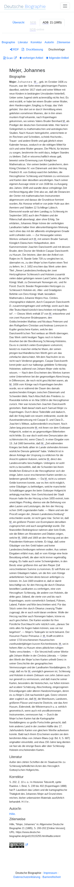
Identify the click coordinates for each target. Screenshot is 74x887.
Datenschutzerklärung (26, 877)
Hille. (12, 813)
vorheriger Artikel (33, 57)
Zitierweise (63, 42)
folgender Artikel (58, 57)
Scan (9, 58)
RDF (15, 49)
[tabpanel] (37, 443)
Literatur (23, 42)
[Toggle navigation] (65, 6)
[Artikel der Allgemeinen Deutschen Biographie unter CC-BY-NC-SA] (18, 845)
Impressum (50, 872)
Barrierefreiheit (52, 877)
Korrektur (36, 42)
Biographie (8, 42)
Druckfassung (33, 49)
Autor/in (49, 42)
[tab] (52, 22)
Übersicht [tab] (18, 22)
